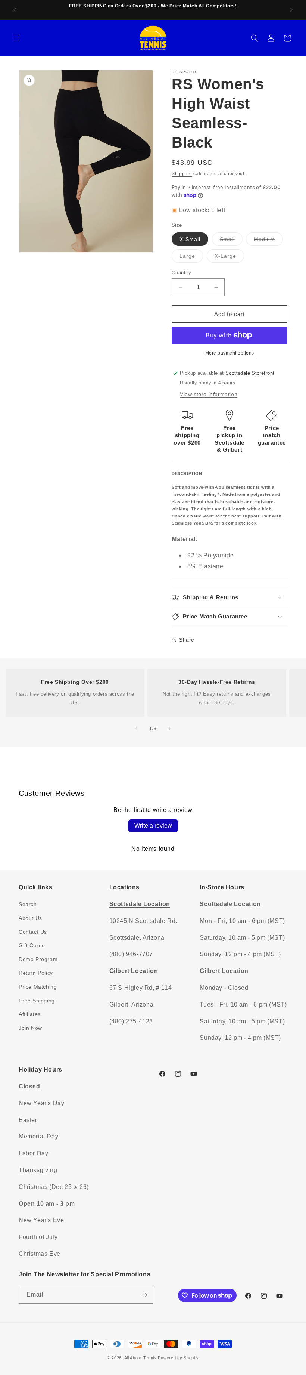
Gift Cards (32, 945)
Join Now (30, 1028)
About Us (30, 918)
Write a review (153, 825)
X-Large (229, 258)
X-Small (189, 239)
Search (28, 904)
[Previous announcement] (14, 9)
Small (231, 241)
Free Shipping (37, 1001)
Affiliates (30, 1014)
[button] (15, 38)
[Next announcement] (291, 9)
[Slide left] (136, 728)
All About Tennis (140, 1358)
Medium (268, 241)
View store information (208, 394)
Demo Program (38, 959)
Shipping (182, 173)
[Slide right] (169, 728)
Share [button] (186, 640)
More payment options (229, 353)
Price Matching (38, 987)
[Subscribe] (144, 1295)
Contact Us (33, 932)
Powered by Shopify (178, 1358)
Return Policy (36, 973)
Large (191, 258)
